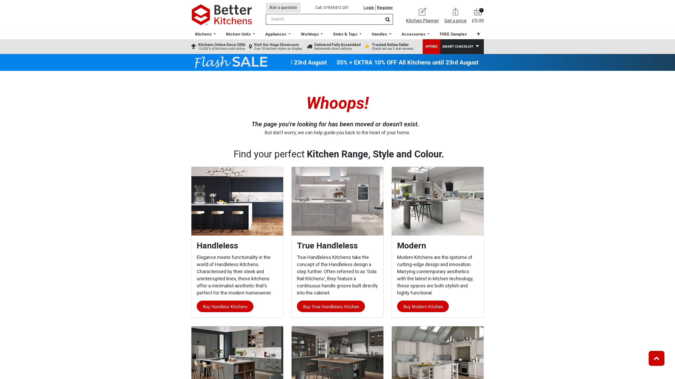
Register (385, 7)
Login (369, 7)
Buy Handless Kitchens (225, 306)
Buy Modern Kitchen (423, 306)
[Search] (388, 19)
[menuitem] (453, 34)
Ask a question (283, 7)
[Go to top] (656, 358)
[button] (478, 34)
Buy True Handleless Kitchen (331, 306)
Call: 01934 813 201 (332, 7)
